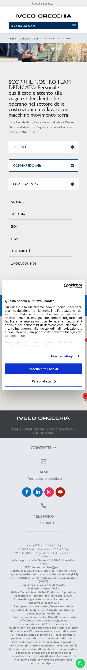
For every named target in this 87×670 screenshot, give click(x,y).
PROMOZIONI (35, 429)
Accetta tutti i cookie (44, 369)
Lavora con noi (23, 263)
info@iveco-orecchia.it (43, 478)
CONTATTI (41, 448)
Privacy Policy (34, 545)
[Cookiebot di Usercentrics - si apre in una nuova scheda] (63, 286)
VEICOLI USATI (43, 433)
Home (13, 38)
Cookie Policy (53, 545)
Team (35, 38)
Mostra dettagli (62, 356)
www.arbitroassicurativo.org (32, 642)
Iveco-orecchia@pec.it (47, 567)
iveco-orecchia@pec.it (51, 620)
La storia (18, 214)
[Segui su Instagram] (49, 492)
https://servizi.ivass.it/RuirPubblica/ (36, 592)
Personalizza (41, 381)
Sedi (14, 226)
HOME (16, 429)
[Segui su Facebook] (26, 492)
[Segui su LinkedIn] (38, 492)
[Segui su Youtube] (60, 492)
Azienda (24, 38)
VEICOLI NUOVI (61, 429)
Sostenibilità (21, 251)
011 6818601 (44, 3)
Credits (43, 556)
